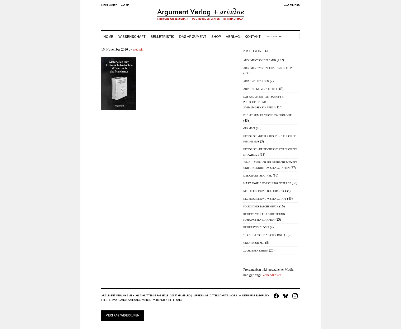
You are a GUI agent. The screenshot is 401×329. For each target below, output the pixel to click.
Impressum (200, 295)
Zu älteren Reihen (255, 250)
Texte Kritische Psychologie (263, 235)
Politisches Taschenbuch (260, 206)
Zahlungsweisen (139, 299)
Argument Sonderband (259, 60)
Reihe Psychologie (256, 227)
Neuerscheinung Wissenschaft (264, 198)
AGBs (233, 295)
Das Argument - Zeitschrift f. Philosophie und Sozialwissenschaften (263, 102)
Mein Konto (109, 5)
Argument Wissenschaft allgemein (268, 68)
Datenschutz (219, 295)
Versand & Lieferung (167, 299)
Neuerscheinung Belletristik (263, 191)
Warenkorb (292, 5)
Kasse (125, 5)
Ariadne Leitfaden (256, 81)
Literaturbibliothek (257, 175)
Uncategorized (253, 242)
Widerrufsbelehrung (254, 295)
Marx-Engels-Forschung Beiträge (267, 183)
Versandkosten (272, 275)
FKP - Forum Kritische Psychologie (267, 115)
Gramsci (249, 128)
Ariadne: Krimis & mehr (259, 89)
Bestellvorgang (114, 299)
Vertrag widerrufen (123, 315)
